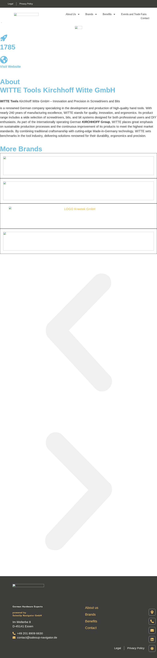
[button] (78, 333)
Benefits (107, 14)
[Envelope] (152, 630)
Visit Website (10, 66)
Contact (145, 18)
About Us (71, 14)
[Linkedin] (152, 639)
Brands (89, 14)
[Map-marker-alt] (152, 612)
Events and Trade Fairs (133, 14)
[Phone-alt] (152, 621)
